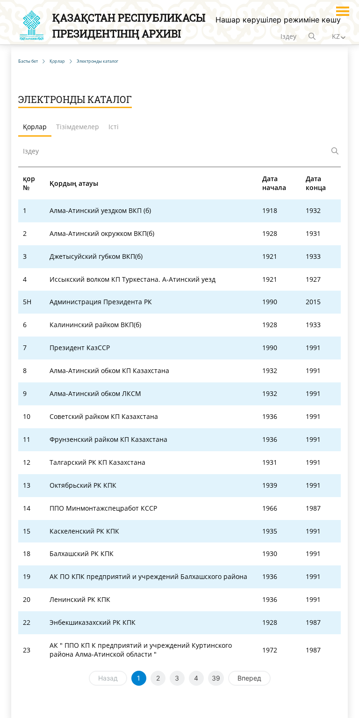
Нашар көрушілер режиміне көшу (278, 19)
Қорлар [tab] (35, 126)
